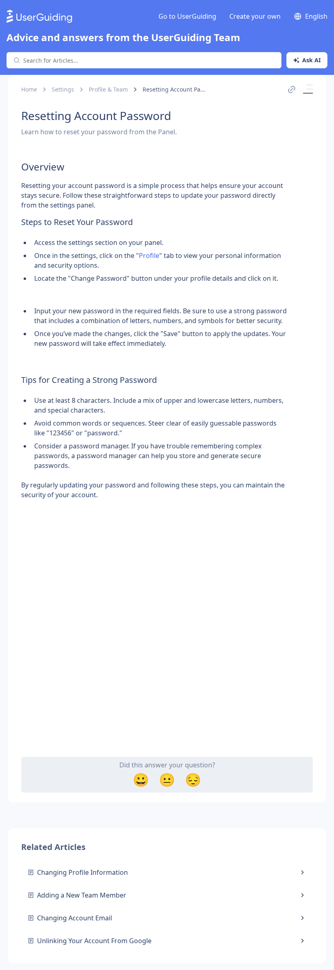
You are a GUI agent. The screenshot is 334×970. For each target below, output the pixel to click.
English (316, 16)
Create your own (255, 16)
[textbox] (154, 326)
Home (29, 89)
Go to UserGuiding (187, 16)
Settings (63, 89)
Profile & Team (108, 89)
